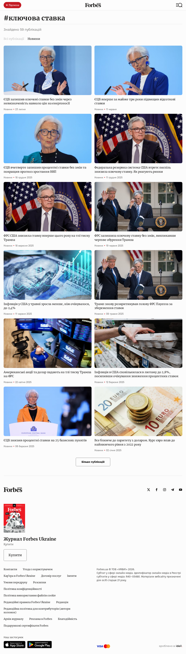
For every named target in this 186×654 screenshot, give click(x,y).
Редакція (62, 602)
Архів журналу (13, 619)
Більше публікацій (93, 461)
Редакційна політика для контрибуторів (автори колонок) (37, 610)
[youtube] (181, 490)
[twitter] (149, 490)
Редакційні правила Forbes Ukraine (27, 602)
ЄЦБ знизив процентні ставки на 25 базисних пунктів (45, 440)
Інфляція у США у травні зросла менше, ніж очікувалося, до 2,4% (47, 306)
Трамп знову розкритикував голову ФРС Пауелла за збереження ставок (133, 306)
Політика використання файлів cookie (30, 595)
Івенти (71, 575)
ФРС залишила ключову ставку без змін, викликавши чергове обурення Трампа (135, 237)
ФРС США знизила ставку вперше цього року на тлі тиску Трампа (47, 237)
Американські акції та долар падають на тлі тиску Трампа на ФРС (47, 374)
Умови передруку (15, 582)
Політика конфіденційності (23, 589)
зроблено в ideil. (170, 646)
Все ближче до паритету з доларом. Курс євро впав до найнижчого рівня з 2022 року (134, 442)
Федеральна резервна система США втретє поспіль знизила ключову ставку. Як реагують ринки (132, 169)
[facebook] (157, 490)
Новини (8, 109)
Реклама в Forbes (40, 619)
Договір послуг (51, 575)
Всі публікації (14, 39)
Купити (15, 555)
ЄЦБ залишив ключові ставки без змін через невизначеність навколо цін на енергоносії (37, 101)
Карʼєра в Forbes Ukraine (19, 575)
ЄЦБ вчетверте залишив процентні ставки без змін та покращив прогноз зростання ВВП (45, 169)
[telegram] (173, 490)
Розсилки (39, 582)
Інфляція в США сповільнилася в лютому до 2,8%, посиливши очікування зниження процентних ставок (136, 374)
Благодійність (67, 619)
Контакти (10, 569)
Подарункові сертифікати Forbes (26, 625)
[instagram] (165, 490)
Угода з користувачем (37, 569)
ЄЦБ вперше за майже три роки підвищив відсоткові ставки (134, 101)
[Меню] (179, 5)
